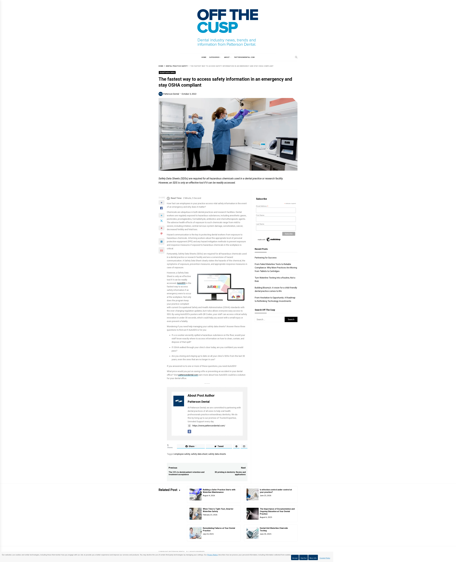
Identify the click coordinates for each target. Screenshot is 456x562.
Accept (294, 558)
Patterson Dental (171, 94)
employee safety (182, 454)
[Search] (296, 57)
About (227, 57)
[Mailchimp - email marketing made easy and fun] (269, 241)
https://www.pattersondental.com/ (208, 425)
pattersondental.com (244, 57)
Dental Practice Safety (167, 72)
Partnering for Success (266, 257)
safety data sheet (199, 454)
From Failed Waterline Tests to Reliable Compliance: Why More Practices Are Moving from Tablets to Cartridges (276, 267)
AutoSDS (181, 283)
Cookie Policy (325, 558)
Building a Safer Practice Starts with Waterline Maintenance (219, 491)
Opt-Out (303, 558)
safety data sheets (217, 454)
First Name (260, 215)
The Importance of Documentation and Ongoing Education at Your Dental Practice (277, 511)
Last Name (260, 224)
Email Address (262, 206)
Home (204, 57)
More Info (313, 558)
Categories (214, 57)
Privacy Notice (212, 555)
